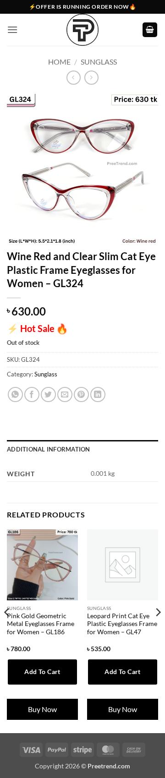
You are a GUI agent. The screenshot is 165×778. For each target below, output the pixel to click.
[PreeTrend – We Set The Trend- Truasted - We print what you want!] (82, 30)
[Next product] (73, 78)
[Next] (157, 630)
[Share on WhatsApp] (15, 394)
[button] (12, 29)
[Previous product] (91, 78)
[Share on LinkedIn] (97, 394)
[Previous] (7, 630)
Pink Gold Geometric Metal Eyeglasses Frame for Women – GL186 (40, 624)
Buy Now (42, 709)
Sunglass (99, 61)
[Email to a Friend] (64, 394)
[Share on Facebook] (31, 394)
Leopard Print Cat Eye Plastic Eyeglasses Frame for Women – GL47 (122, 624)
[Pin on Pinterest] (81, 394)
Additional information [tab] (48, 449)
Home (59, 61)
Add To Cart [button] (42, 671)
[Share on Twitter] (48, 394)
